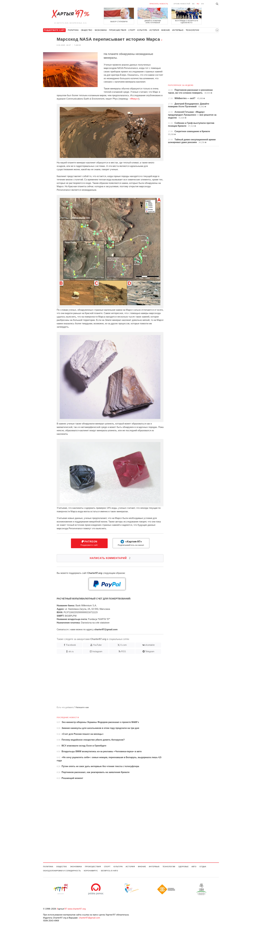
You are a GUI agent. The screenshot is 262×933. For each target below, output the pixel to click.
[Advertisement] (103, 681)
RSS (123, 651)
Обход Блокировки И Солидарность (62, 871)
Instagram (97, 651)
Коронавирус (91, 871)
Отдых (203, 866)
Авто (193, 866)
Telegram (149, 651)
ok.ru (71, 651)
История (154, 30)
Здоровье (183, 866)
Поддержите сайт (89, 543)
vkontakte (150, 645)
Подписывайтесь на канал (131, 543)
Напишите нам (82, 707)
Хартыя (70, 14)
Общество (86, 30)
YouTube (97, 645)
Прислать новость (158, 4)
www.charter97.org (77, 909)
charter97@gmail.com (89, 917)
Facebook (71, 645)
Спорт (131, 30)
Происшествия (117, 30)
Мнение (165, 30)
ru (198, 4)
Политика (73, 30)
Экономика (100, 30)
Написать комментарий (110, 558)
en (202, 4)
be (193, 4)
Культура (142, 30)
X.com (123, 645)
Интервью (177, 30)
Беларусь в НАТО (109, 871)
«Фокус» (134, 98)
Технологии (192, 30)
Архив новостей (182, 4)
